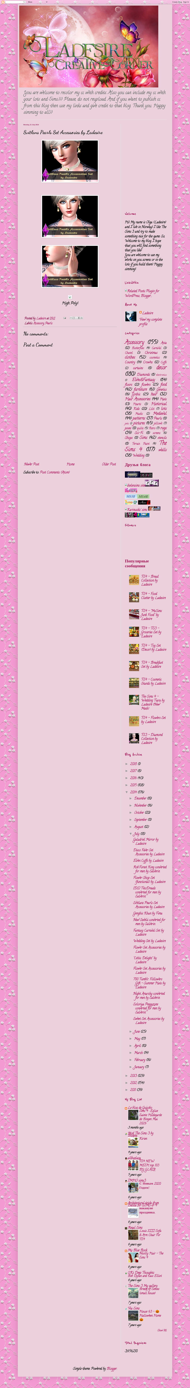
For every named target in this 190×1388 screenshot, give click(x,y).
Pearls (48, 323)
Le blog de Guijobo (140, 1108)
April (138, 1046)
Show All (162, 1331)
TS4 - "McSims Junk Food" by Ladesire (151, 615)
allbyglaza (134, 1158)
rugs (163, 428)
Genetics (162, 389)
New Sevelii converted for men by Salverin (149, 922)
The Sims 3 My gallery (142, 1286)
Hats (163, 399)
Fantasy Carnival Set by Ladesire (148, 932)
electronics (161, 375)
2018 (134, 764)
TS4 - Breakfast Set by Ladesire (152, 665)
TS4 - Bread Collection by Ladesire (149, 581)
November (140, 805)
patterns (139, 418)
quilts (140, 428)
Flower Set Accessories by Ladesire (149, 949)
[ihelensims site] (135, 485)
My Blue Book (137, 1250)
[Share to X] (76, 318)
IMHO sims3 (137, 1180)
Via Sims (134, 1308)
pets (127, 424)
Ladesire (147, 313)
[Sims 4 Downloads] (143, 516)
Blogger (112, 1369)
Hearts (137, 404)
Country (130, 362)
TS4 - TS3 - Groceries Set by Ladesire (151, 632)
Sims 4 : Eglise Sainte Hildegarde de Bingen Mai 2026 (150, 1117)
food (164, 385)
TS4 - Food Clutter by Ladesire (153, 596)
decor (161, 368)
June (137, 1031)
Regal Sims (135, 1228)
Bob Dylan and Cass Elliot (145, 1276)
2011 (133, 1090)
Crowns (148, 362)
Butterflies (138, 348)
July (137, 834)
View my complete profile (150, 322)
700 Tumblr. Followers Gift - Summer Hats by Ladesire (149, 983)
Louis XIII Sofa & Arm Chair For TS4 (150, 1235)
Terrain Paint (140, 444)
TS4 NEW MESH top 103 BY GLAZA (149, 1165)
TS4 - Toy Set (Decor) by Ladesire (153, 648)
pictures (139, 423)
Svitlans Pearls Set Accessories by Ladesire (148, 905)
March (139, 1053)
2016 (134, 778)
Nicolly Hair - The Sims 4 (151, 1255)
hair (154, 394)
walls (163, 450)
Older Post (109, 464)
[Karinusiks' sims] (136, 510)
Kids (137, 409)
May (137, 1039)
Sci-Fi (139, 433)
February (140, 1060)
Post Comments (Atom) (55, 472)
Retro (152, 428)
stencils (162, 438)
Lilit (151, 409)
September (141, 820)
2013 (134, 1076)
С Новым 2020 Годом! (150, 1186)
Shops (129, 438)
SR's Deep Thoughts (141, 1273)
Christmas (151, 353)
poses (128, 428)
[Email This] (71, 318)
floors (128, 385)
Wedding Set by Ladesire (149, 941)
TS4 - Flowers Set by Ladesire (153, 720)
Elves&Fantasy (143, 380)
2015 (134, 785)
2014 (134, 792)
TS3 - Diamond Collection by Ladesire (152, 739)
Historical (159, 404)
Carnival (156, 348)
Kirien (143, 1138)
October (139, 813)
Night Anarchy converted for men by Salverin (149, 996)
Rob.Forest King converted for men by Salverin (149, 869)
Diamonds (143, 375)
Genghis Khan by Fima (147, 913)
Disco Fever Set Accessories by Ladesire (148, 852)
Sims (143, 438)
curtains (138, 368)
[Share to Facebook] (79, 318)
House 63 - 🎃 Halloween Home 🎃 (150, 1316)
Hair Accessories (137, 399)
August (139, 827)
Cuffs (164, 362)
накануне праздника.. (147, 1210)
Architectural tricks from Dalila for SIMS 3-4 (143, 1204)
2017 (133, 771)
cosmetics (155, 357)
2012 (134, 1083)
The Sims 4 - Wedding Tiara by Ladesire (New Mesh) (153, 702)
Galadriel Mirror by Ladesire (145, 841)
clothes (130, 357)
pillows (158, 423)
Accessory (38, 323)
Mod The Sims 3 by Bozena (140, 1134)
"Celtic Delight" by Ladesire (145, 960)
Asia (164, 343)
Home (70, 464)
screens (156, 433)
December (140, 798)
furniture (140, 390)
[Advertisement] (70, 436)
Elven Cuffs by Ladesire (148, 861)
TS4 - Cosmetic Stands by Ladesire (153, 681)
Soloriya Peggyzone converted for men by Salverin (147, 1008)
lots (164, 409)
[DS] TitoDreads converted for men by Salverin (147, 892)
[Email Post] (64, 318)
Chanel (129, 353)
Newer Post (31, 464)
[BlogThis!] (73, 318)
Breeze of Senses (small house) (149, 1291)
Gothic (136, 394)
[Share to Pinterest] (81, 318)
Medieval (160, 414)
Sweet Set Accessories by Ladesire (148, 1021)
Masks (139, 414)
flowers (145, 385)
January (139, 1067)
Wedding (138, 455)
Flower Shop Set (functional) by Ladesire (149, 880)
